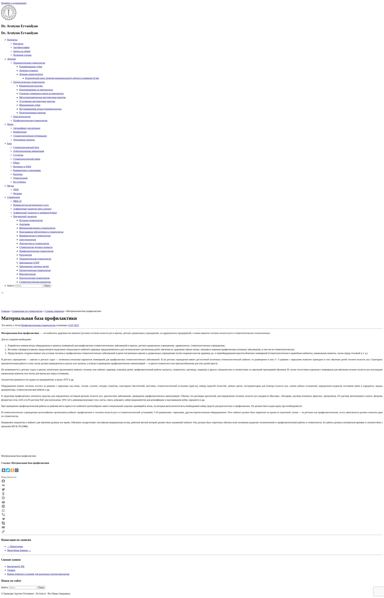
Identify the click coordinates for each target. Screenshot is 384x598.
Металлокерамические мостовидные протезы (42, 97)
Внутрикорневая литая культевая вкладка (40, 109)
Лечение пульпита (28, 70)
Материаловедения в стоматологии (37, 228)
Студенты (18, 155)
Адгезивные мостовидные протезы (37, 101)
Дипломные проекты (24, 139)
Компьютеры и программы (27, 170)
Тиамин (11, 570)
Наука (10, 124)
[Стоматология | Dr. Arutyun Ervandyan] (8, 19)
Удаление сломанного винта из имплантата (41, 93)
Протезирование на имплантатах (36, 89)
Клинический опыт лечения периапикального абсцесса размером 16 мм (62, 78)
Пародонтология (21, 116)
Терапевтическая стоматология (29, 63)
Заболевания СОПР (29, 262)
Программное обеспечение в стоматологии (41, 232)
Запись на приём (21, 51)
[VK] (192, 485)
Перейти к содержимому (14, 3)
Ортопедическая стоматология (29, 82)
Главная (5, 311)
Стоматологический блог (26, 147)
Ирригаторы (15, 546)
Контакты (12, 39)
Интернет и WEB (22, 166)
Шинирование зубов (29, 105)
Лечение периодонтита (31, 74)
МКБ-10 (17, 201)
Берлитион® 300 (15, 566)
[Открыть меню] (2, 292)
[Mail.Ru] (192, 498)
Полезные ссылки (22, 55)
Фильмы (17, 193)
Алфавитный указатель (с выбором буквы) (35, 212)
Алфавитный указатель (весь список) (32, 208)
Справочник (13, 197)
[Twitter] (8, 470)
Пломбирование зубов (30, 66)
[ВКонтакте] (3, 470)
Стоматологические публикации (30, 136)
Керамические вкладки (31, 86)
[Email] (192, 527)
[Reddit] (192, 502)
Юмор (16, 162)
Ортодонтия (25, 255)
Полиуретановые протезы (32, 112)
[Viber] (192, 515)
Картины (17, 174)
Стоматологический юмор (26, 159)
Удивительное (20, 178)
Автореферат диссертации (26, 128)
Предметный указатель (25, 216)
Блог (9, 143)
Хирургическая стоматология (34, 278)
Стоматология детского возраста (35, 247)
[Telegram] (192, 519)
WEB (16, 189)
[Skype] (192, 523)
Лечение (11, 59)
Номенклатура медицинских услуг (31, 205)
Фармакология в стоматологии (35, 235)
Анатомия (24, 224)
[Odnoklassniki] (192, 494)
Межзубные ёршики (19, 550)
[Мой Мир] (16, 470)
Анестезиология (27, 239)
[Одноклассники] (12, 470)
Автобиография (21, 47)
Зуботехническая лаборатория (28, 151)
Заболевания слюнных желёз (34, 266)
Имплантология (27, 274)
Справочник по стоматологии (27, 311)
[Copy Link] (192, 531)
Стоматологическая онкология (35, 282)
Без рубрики (19, 182)
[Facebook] (192, 481)
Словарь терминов (54, 311)
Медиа (10, 186)
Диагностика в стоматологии (34, 243)
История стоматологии (31, 220)
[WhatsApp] (192, 510)
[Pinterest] (192, 506)
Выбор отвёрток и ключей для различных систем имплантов (38, 574)
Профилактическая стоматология (30, 120)
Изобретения (19, 132)
